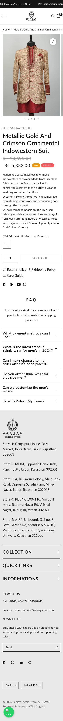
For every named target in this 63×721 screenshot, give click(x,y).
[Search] (53, 16)
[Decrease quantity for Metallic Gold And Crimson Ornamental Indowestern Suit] (5, 258)
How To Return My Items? (23, 401)
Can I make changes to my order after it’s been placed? (25, 362)
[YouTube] (23, 663)
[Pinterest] (32, 662)
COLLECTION (17, 551)
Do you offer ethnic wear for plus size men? (25, 375)
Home (6, 29)
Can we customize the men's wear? (25, 389)
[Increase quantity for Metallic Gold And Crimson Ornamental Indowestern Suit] (15, 258)
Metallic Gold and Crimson (7, 244)
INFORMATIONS (20, 578)
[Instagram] (15, 662)
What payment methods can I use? (26, 335)
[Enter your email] (56, 647)
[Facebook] (6, 662)
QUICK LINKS (17, 565)
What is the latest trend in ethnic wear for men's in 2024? (28, 348)
